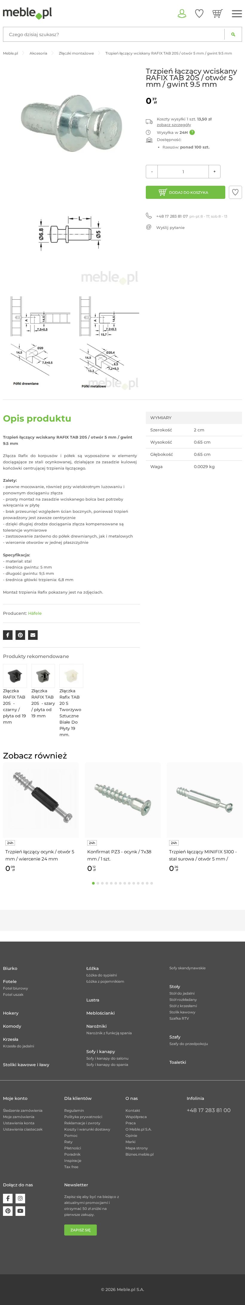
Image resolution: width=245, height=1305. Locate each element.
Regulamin (74, 1110)
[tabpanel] (41, 818)
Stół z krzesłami (183, 1006)
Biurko (10, 968)
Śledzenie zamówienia (22, 1110)
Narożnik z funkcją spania (109, 1033)
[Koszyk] (217, 13)
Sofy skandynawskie (187, 968)
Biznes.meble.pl (139, 1154)
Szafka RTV (179, 1018)
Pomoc (71, 1135)
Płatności (72, 1148)
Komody (12, 1026)
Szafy (174, 1037)
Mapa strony (136, 1148)
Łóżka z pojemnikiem (105, 981)
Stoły (174, 986)
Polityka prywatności (83, 1116)
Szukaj (233, 34)
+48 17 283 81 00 (209, 1110)
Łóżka (92, 968)
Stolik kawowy (182, 1012)
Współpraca (136, 1116)
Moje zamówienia (18, 1116)
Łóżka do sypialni (101, 975)
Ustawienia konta (18, 1123)
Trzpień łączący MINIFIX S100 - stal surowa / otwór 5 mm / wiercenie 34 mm (203, 856)
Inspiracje (72, 1160)
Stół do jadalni (182, 993)
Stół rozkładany (183, 999)
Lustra (92, 1000)
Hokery (11, 1013)
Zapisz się (81, 1230)
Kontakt (132, 1110)
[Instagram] (20, 1198)
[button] (235, 192)
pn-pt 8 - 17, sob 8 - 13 (191, 216)
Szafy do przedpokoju (188, 1043)
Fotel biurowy (15, 988)
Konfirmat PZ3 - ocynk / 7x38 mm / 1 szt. (119, 855)
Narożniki (96, 1026)
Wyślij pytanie (170, 227)
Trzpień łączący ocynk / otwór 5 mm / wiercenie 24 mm (39, 855)
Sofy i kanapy (100, 1051)
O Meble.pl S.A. (138, 1129)
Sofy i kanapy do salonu (107, 1058)
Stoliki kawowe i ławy (26, 1064)
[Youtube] (20, 1211)
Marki (130, 1142)
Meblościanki (100, 1013)
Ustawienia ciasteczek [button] (22, 1129)
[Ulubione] (199, 13)
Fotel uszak (13, 994)
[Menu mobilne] (237, 14)
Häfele (35, 613)
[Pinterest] (8, 1211)
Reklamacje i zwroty (82, 1123)
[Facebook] (8, 1198)
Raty (68, 1142)
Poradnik (72, 1154)
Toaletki (177, 1062)
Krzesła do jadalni (18, 1046)
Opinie (131, 1135)
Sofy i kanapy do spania (107, 1064)
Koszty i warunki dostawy (87, 1129)
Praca (130, 1123)
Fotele (10, 981)
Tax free (71, 1167)
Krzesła (10, 1039)
